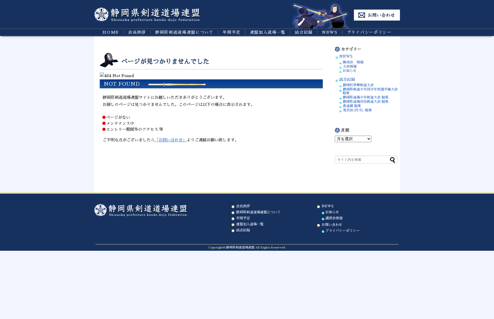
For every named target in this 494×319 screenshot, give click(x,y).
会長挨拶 (137, 32)
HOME (110, 32)
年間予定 (232, 32)
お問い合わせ (332, 224)
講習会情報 (333, 218)
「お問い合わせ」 (171, 140)
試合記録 (304, 32)
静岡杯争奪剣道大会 (358, 85)
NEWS (330, 32)
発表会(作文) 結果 (357, 110)
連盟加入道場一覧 (268, 32)
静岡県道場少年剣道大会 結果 (366, 97)
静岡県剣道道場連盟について (184, 32)
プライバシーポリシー (369, 32)
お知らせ (349, 71)
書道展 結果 (352, 106)
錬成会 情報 (353, 62)
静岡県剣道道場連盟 (240, 247)
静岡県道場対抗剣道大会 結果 (366, 101)
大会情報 (349, 66)
